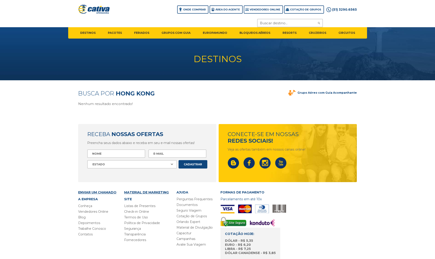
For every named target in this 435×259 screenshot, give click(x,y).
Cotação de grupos (305, 9)
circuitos (346, 32)
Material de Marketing (146, 192)
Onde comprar (194, 9)
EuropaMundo (215, 32)
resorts (290, 32)
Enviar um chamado (97, 192)
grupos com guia (176, 32)
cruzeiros (317, 32)
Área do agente (227, 9)
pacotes (115, 32)
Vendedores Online (265, 9)
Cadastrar (193, 164)
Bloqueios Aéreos (254, 32)
